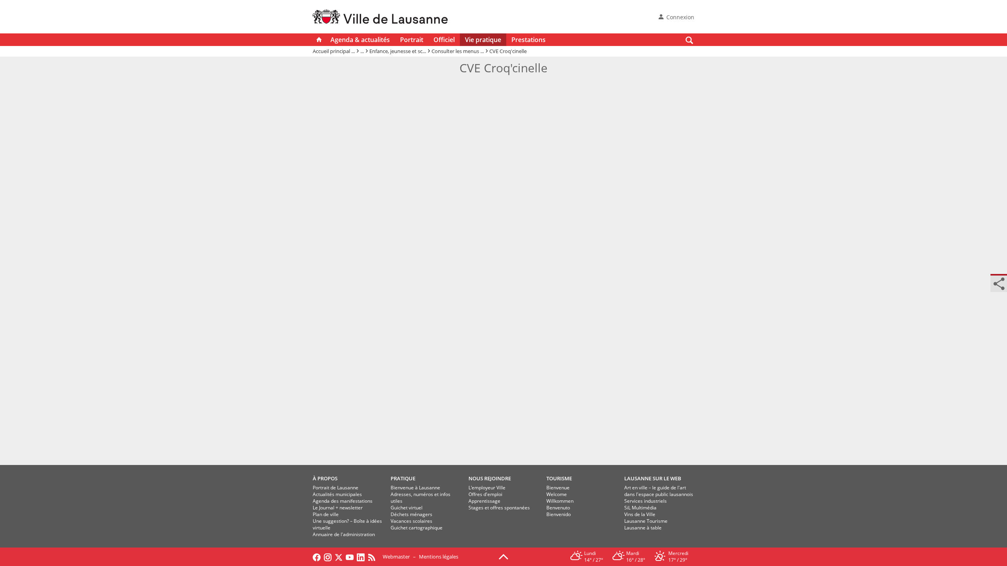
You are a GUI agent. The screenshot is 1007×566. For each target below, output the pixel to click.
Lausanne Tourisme (646, 521)
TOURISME (559, 478)
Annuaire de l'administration (344, 534)
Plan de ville (326, 514)
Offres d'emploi (485, 494)
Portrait (411, 39)
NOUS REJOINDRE (489, 478)
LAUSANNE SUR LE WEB (652, 478)
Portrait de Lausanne (335, 487)
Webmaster (396, 556)
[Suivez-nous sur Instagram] (328, 556)
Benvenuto (558, 507)
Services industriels (645, 501)
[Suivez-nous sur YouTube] (350, 556)
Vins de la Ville (639, 514)
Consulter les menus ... (458, 51)
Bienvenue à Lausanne (415, 487)
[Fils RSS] (374, 556)
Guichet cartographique (417, 527)
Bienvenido (558, 514)
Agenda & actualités (360, 39)
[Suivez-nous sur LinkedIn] (361, 556)
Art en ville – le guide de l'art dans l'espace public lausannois (658, 491)
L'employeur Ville (486, 487)
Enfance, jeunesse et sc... (397, 51)
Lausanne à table (643, 527)
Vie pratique (483, 39)
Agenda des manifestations (343, 501)
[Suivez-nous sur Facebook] (317, 556)
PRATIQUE (403, 478)
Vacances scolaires (411, 521)
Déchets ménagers (411, 514)
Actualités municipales (337, 494)
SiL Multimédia (640, 507)
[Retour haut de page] (503, 556)
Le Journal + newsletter (338, 507)
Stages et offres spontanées (499, 507)
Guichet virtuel (406, 507)
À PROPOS (325, 478)
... (362, 51)
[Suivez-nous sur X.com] (339, 556)
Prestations (528, 39)
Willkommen (560, 501)
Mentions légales (438, 556)
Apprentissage (484, 501)
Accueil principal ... (334, 51)
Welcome (556, 494)
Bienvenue (558, 487)
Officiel (444, 39)
